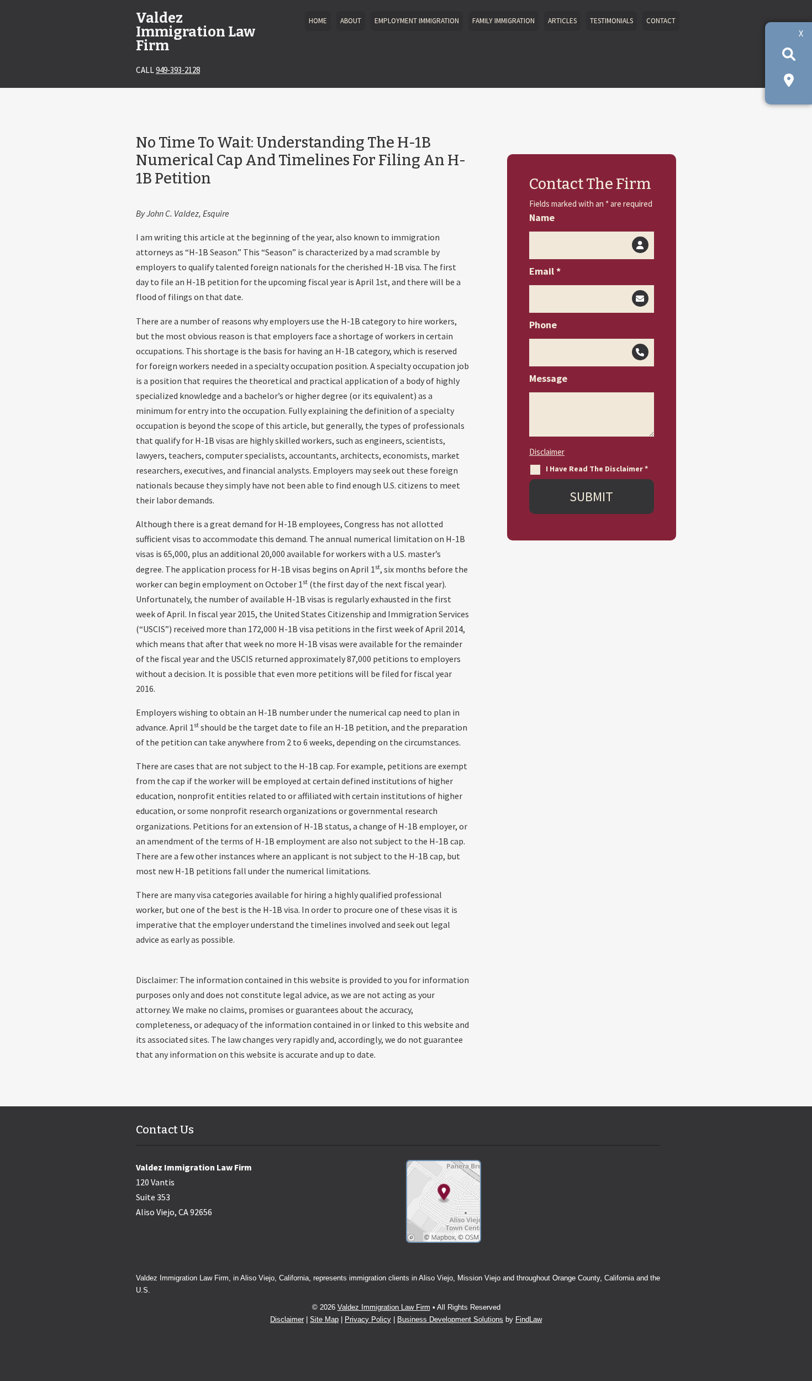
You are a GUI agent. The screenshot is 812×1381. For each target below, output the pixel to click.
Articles (562, 20)
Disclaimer (547, 452)
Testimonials (611, 20)
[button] (800, 1300)
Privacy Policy (368, 1319)
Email (545, 271)
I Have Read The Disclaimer (597, 469)
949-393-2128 (178, 70)
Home (318, 20)
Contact (661, 20)
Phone (543, 324)
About (350, 20)
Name (542, 217)
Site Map (324, 1319)
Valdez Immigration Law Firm (384, 1307)
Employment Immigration (417, 20)
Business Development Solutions (450, 1319)
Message (548, 378)
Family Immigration (503, 20)
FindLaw (528, 1319)
